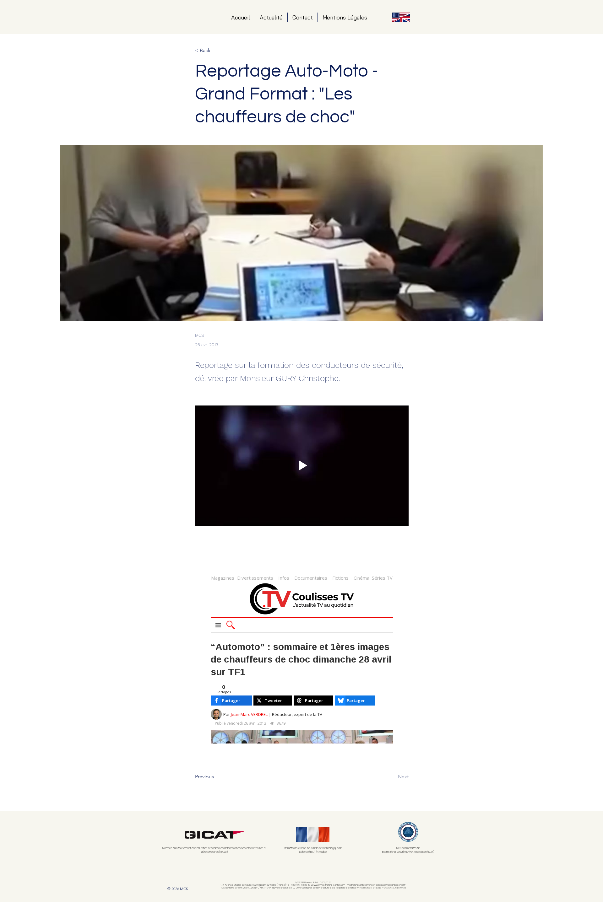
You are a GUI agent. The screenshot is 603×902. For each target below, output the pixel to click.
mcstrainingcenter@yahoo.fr (361, 884)
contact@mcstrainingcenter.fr (390, 884)
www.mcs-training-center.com (329, 884)
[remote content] (302, 657)
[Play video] (302, 465)
